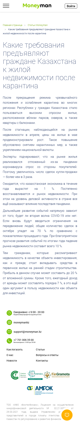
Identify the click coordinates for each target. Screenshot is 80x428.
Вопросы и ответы (47, 355)
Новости (12, 360)
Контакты (42, 360)
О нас (10, 355)
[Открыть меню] (6, 6)
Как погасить (15, 349)
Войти (71, 6)
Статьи (40, 349)
